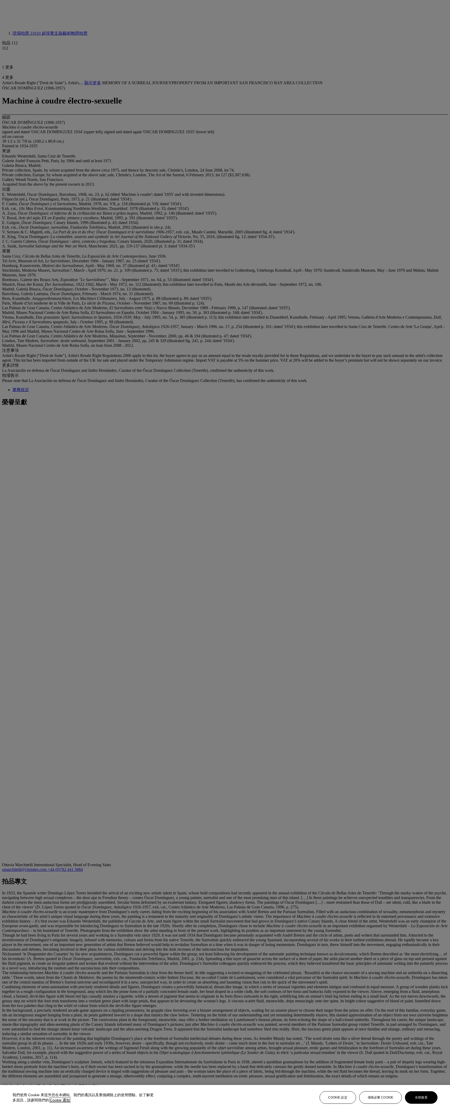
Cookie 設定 (337, 1097)
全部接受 (421, 1097)
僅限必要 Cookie (380, 1097)
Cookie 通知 (60, 1100)
